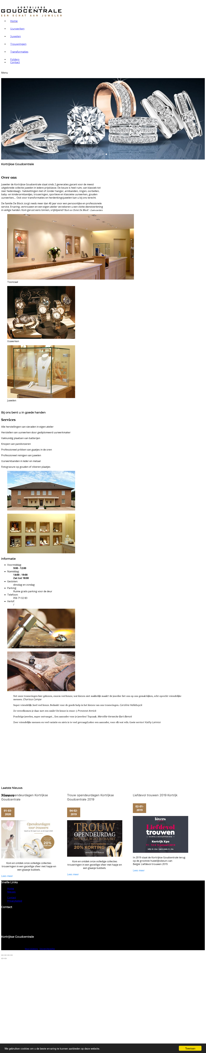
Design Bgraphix (47, 948)
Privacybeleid (14, 901)
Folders (14, 59)
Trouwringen (18, 44)
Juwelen (15, 36)
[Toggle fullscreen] (2, 955)
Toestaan (190, 1048)
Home (14, 21)
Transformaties (19, 51)
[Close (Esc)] (11, 955)
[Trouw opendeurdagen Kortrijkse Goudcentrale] (29, 835)
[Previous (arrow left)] (2, 958)
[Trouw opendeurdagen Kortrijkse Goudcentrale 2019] (94, 835)
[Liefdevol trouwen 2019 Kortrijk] (160, 835)
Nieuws (11, 891)
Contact (15, 62)
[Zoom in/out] (5, 955)
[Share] (8, 955)
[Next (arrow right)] (5, 958)
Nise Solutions (31, 948)
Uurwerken (17, 28)
